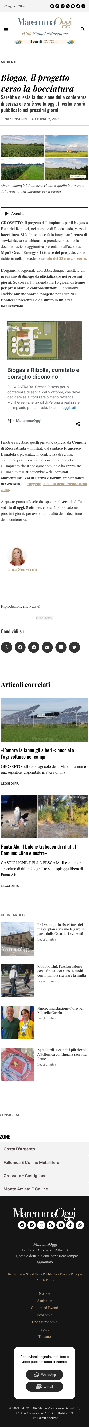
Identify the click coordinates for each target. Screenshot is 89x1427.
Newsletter (33, 1274)
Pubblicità (50, 1274)
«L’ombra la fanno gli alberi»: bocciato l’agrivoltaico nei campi (37, 753)
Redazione (15, 1274)
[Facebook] (52, 6)
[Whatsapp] (83, 6)
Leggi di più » (46, 939)
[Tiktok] (78, 6)
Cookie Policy (45, 1280)
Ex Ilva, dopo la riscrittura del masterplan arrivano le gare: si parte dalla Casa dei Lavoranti (61, 929)
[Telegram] (57, 6)
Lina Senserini (22, 569)
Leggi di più (10, 783)
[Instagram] (63, 6)
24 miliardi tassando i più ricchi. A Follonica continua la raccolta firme (62, 1054)
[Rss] (68, 6)
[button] (6, 29)
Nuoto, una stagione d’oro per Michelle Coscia (60, 1010)
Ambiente (9, 62)
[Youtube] (73, 6)
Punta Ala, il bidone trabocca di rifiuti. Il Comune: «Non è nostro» (39, 849)
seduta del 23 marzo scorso (63, 258)
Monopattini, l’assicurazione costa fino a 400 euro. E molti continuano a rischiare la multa (61, 971)
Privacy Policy (70, 1274)
